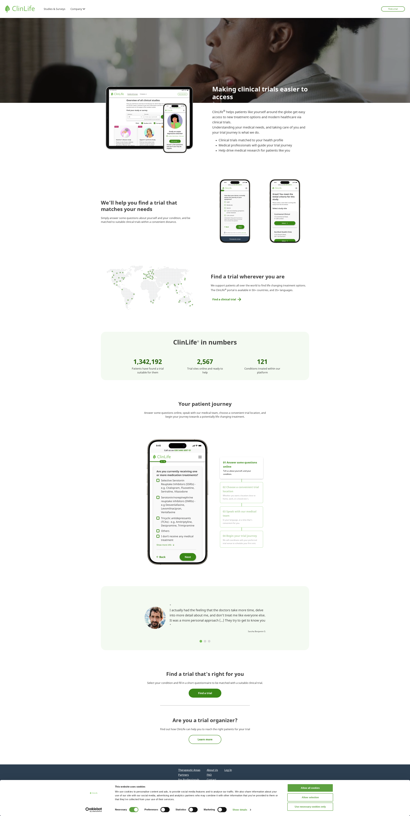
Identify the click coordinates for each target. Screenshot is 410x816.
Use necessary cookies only (310, 806)
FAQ (209, 775)
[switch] (165, 809)
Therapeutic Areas (189, 770)
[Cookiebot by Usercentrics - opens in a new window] (94, 809)
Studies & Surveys (54, 9)
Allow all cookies (310, 788)
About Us (212, 770)
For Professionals (188, 779)
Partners (183, 775)
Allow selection (310, 797)
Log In (228, 770)
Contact (211, 779)
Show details (240, 809)
